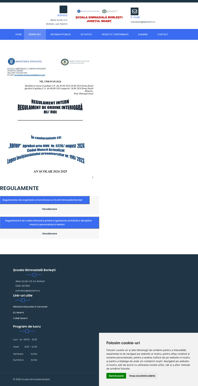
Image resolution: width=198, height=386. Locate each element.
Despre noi (34, 34)
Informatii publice (60, 34)
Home (18, 34)
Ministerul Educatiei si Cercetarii (30, 306)
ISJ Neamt (18, 312)
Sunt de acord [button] (116, 375)
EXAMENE (143, 34)
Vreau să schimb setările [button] (142, 375)
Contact (162, 34)
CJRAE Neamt (20, 318)
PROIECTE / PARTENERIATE (115, 34)
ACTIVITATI (86, 34)
